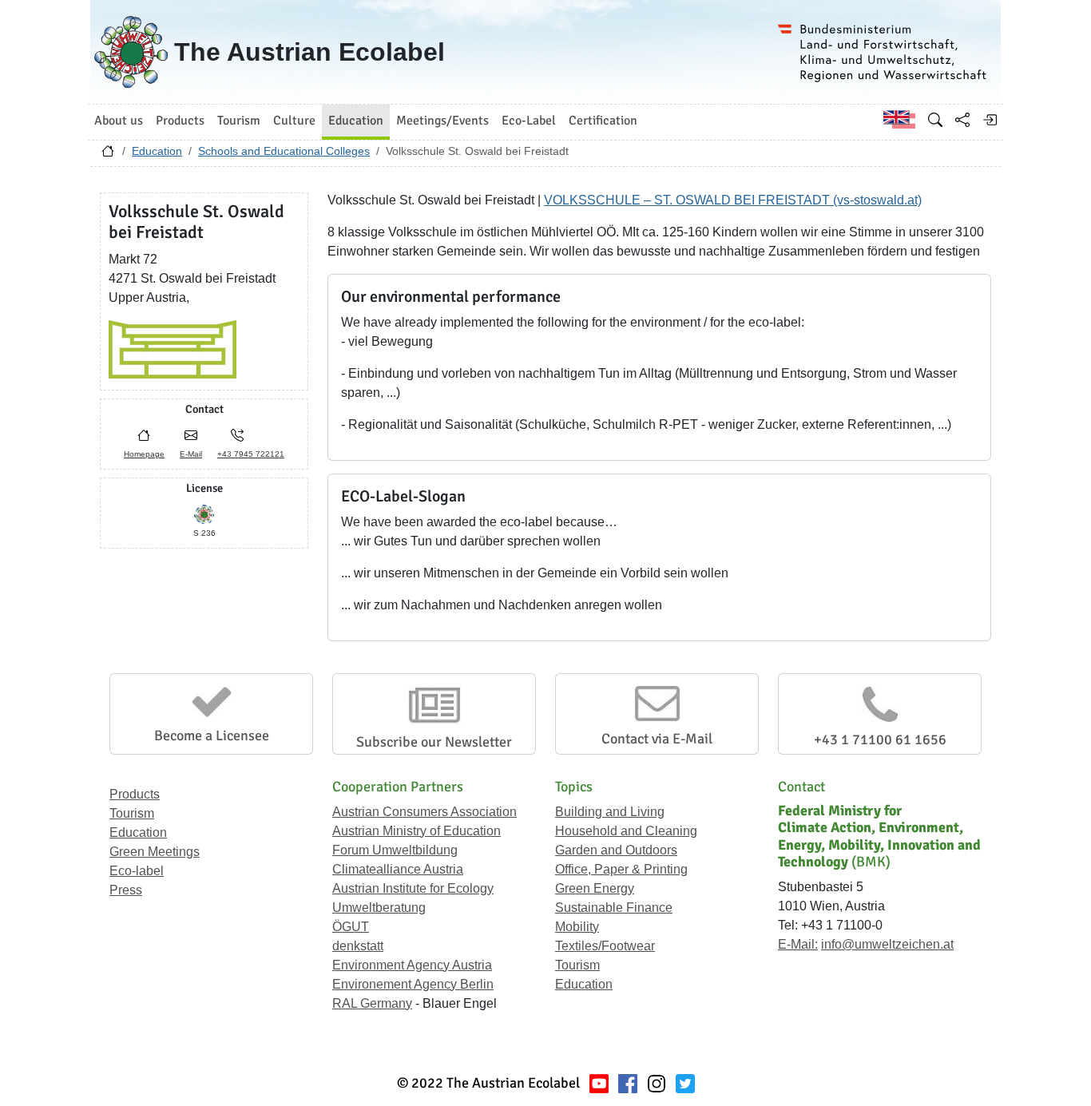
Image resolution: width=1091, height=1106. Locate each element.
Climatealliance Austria (397, 869)
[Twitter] (685, 1083)
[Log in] (989, 120)
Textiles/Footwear (605, 946)
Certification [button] (603, 121)
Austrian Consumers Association (424, 812)
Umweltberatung (379, 907)
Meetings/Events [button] (442, 121)
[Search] (935, 120)
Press (125, 890)
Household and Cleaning (626, 831)
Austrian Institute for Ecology (413, 888)
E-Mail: (798, 944)
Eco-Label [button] (529, 121)
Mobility (577, 927)
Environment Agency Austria (412, 965)
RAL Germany (372, 1003)
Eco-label (136, 871)
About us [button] (118, 121)
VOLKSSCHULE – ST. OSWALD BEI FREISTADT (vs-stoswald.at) (733, 200)
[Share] (962, 120)
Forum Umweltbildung (395, 850)
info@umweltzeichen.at (887, 944)
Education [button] (355, 121)
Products (134, 794)
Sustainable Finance (613, 907)
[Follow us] (656, 1083)
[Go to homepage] (108, 155)
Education (157, 151)
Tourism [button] (238, 121)
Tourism (131, 813)
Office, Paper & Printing (621, 869)
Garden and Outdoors (616, 850)
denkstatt (357, 946)
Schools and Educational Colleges (284, 151)
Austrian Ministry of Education (416, 831)
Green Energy (594, 888)
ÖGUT (350, 927)
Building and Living (610, 812)
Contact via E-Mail (656, 738)
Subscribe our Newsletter (434, 742)
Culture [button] (294, 121)
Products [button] (180, 121)
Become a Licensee (211, 735)
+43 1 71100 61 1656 (880, 739)
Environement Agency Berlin (413, 984)
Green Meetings (154, 851)
